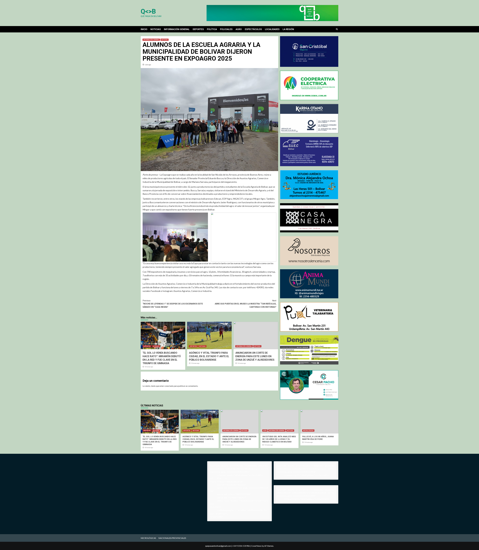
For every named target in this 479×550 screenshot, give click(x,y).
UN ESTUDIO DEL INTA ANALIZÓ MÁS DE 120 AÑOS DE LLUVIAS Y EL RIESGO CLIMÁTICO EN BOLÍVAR (279, 439)
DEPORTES (198, 29)
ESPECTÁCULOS (253, 29)
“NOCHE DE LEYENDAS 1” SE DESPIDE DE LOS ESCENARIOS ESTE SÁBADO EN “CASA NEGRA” (173, 303)
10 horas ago (149, 367)
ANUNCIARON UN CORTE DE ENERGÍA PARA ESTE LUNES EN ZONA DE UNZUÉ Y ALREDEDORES (254, 356)
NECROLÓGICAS (308, 430)
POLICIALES (226, 29)
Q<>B (148, 11)
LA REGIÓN (288, 29)
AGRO (239, 29)
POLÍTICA (212, 29)
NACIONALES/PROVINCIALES (172, 538)
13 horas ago (195, 363)
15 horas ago (241, 363)
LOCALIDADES (272, 29)
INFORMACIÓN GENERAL (177, 29)
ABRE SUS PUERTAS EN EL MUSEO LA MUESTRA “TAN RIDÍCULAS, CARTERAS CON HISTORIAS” (245, 303)
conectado (168, 386)
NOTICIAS (155, 29)
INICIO (144, 29)
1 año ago (148, 65)
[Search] (336, 29)
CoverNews (256, 546)
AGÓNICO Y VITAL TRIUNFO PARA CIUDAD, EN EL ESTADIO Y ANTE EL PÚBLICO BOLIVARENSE (209, 356)
